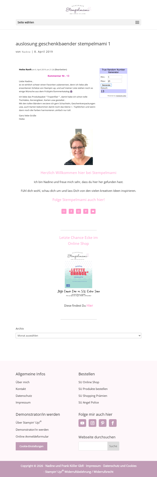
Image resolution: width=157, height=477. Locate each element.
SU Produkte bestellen (93, 389)
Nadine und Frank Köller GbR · (65, 466)
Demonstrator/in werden (32, 429)
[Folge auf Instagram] (92, 423)
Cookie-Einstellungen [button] (31, 446)
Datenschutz (24, 396)
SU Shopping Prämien (92, 396)
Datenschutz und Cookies (120, 466)
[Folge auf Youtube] (82, 423)
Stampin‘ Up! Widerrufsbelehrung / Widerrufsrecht (79, 472)
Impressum (23, 402)
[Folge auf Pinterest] (102, 423)
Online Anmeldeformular (32, 436)
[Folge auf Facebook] (113, 423)
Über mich (22, 382)
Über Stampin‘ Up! (29, 422)
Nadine (26, 51)
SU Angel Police (88, 402)
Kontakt (21, 389)
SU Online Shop (88, 382)
